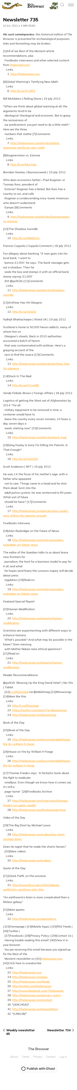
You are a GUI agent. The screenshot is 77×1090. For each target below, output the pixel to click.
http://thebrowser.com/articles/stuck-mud (39, 437)
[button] (62, 5)
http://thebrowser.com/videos (31, 860)
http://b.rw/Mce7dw (23, 164)
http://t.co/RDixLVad (25, 705)
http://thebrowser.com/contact (32, 1000)
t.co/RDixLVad (19, 692)
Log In (63, 1056)
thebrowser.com (51, 958)
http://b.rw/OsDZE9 (25, 459)
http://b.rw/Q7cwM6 (25, 385)
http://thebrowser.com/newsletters (35, 1009)
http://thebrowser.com (25, 74)
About (14, 1056)
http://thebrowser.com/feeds (31, 981)
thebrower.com (20, 65)
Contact (51, 1056)
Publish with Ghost (41, 1068)
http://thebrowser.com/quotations (34, 919)
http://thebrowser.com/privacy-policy (36, 995)
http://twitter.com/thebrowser (31, 986)
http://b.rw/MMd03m (26, 238)
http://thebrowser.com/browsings (34, 715)
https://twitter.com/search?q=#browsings (39, 710)
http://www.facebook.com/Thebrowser (38, 991)
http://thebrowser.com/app (29, 977)
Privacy (37, 1056)
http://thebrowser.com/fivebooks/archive (39, 810)
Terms (25, 1056)
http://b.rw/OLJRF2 (22, 91)
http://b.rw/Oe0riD (24, 311)
